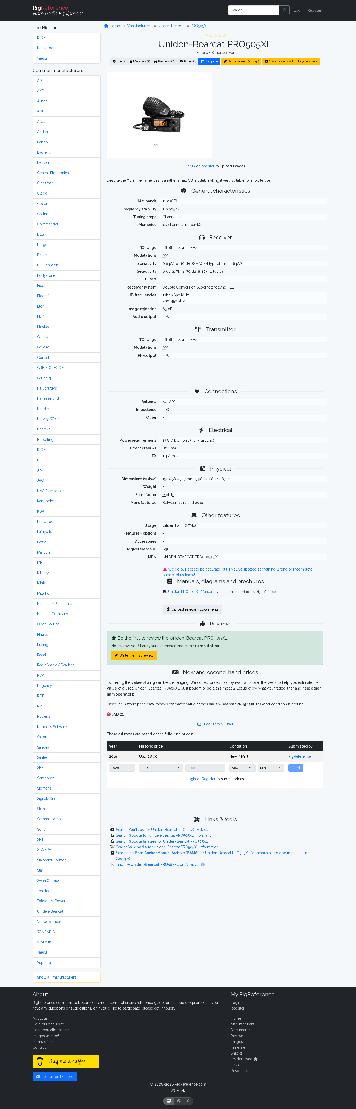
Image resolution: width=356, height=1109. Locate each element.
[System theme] (168, 1101)
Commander (47, 224)
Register (314, 10)
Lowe (41, 542)
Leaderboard (242, 1059)
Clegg (42, 193)
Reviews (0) (166, 61)
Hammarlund (48, 398)
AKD (40, 91)
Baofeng (44, 152)
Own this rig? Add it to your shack (293, 61)
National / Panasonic (54, 604)
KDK (40, 511)
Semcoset (45, 778)
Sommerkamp (49, 819)
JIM (40, 470)
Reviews (237, 1036)
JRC (40, 480)
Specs (120, 61)
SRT (40, 839)
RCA (40, 675)
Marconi (44, 552)
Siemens (44, 788)
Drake (42, 255)
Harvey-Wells (48, 419)
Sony (41, 829)
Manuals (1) (141, 61)
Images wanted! (46, 1036)
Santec (42, 757)
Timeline (238, 1047)
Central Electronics (53, 173)
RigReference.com (190, 1084)
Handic (43, 409)
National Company (52, 614)
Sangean (44, 747)
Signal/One (46, 799)
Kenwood (45, 48)
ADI (40, 80)
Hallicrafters (47, 388)
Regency (44, 686)
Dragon (43, 244)
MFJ (40, 563)
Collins (43, 214)
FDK (40, 316)
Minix (41, 583)
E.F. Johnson (47, 265)
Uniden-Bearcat (50, 911)
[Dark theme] (188, 1101)
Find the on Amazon (158, 864)
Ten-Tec (43, 891)
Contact (39, 1047)
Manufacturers (139, 26)
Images (237, 1041)
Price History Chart (217, 724)
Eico (40, 286)
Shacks (236, 1053)
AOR (41, 111)
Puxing (42, 645)
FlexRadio (45, 327)
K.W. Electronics (50, 491)
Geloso (43, 347)
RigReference (299, 756)
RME (41, 706)
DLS (40, 234)
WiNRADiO (46, 932)
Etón (41, 306)
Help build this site (48, 1024)
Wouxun (44, 942)
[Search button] (284, 10)
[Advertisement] (270, 114)
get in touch (164, 1008)
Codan (42, 204)
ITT (39, 460)
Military (43, 573)
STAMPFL (45, 850)
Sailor (41, 737)
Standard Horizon (51, 860)
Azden (42, 132)
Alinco (42, 101)
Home (114, 26)
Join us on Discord (57, 1077)
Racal (41, 655)
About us (40, 1018)
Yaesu (42, 58)
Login (298, 10)
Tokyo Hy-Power (51, 901)
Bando (42, 142)
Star (40, 870)
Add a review (243, 61)
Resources (240, 1071)
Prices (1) (189, 61)
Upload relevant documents (194, 609)
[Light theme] (179, 1101)
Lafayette (44, 532)
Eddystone (46, 275)
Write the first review (136, 655)
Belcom (43, 162)
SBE (40, 768)
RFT (40, 696)
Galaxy (42, 337)
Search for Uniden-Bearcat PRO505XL (162, 841)
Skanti (42, 809)
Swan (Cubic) (48, 881)
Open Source (48, 624)
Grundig (44, 378)
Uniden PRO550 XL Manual (190, 592)
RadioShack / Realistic (56, 665)
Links (235, 1065)
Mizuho (43, 593)
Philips (42, 634)
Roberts (43, 716)
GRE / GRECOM (50, 368)
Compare (211, 61)
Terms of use (43, 1041)
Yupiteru (44, 963)
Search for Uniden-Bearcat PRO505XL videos (162, 830)
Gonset (43, 357)
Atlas (41, 122)
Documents (240, 1030)
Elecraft (43, 296)
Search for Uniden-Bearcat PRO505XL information (165, 835)
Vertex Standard (50, 921)
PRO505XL (199, 26)
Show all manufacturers (56, 977)
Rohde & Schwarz (52, 727)
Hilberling (45, 439)
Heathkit (43, 429)
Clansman (45, 183)
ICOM (41, 38)
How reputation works (51, 1030)
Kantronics (46, 501)
